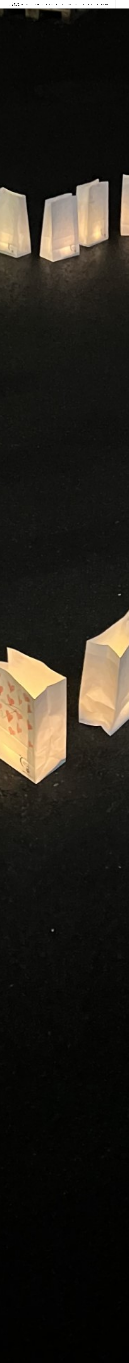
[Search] (117, 4)
